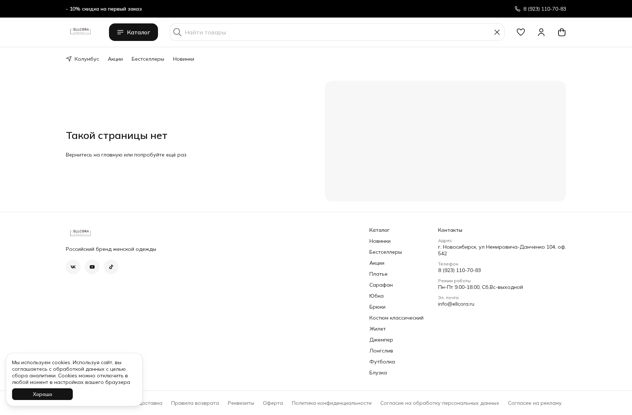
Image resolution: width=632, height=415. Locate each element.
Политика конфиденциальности (332, 403)
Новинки (183, 59)
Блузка (378, 372)
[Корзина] (561, 32)
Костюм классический (396, 317)
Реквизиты (241, 403)
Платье (378, 274)
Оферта (273, 403)
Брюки (377, 306)
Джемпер (381, 339)
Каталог (138, 32)
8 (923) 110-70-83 (459, 270)
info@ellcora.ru (456, 304)
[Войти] (541, 32)
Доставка (150, 403)
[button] (520, 32)
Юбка (376, 296)
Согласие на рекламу (535, 403)
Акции (115, 59)
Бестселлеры (148, 59)
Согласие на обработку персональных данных (439, 403)
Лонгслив (381, 350)
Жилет (377, 328)
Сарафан (381, 285)
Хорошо (42, 394)
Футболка (382, 361)
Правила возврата (195, 403)
